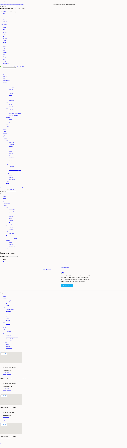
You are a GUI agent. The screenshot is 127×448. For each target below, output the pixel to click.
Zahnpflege (5, 38)
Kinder (4, 34)
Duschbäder (11, 93)
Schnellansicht (66, 267)
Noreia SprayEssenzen (10, 309)
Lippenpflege (11, 89)
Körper (4, 29)
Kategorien (5, 82)
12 (3, 261)
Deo (9, 98)
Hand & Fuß (5, 32)
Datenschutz (27, 378)
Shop (4, 13)
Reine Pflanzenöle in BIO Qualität (15, 113)
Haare (4, 31)
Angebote (4, 42)
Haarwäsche (11, 104)
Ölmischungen (11, 340)
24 (3, 262)
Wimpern (7, 305)
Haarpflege (11, 106)
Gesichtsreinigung (12, 85)
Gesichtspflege (11, 87)
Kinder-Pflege (11, 109)
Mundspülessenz (12, 122)
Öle (3, 36)
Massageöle (8, 320)
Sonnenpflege (11, 100)
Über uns (4, 74)
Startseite (4, 11)
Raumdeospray (8, 335)
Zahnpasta (10, 119)
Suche (1, 6)
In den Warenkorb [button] (67, 285)
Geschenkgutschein (6, 43)
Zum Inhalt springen (3, 0)
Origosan (4, 40)
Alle (3, 264)
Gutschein (4, 296)
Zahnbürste (11, 120)
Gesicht (4, 27)
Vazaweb (10, 378)
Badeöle (10, 95)
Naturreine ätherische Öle (13, 115)
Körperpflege (11, 96)
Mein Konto (5, 14)
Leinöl (62, 272)
